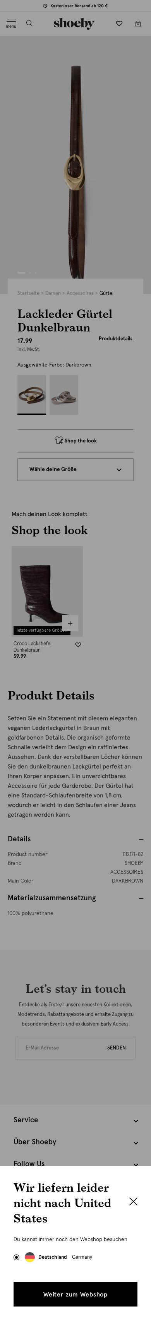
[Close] (133, 1202)
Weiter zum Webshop (75, 1294)
